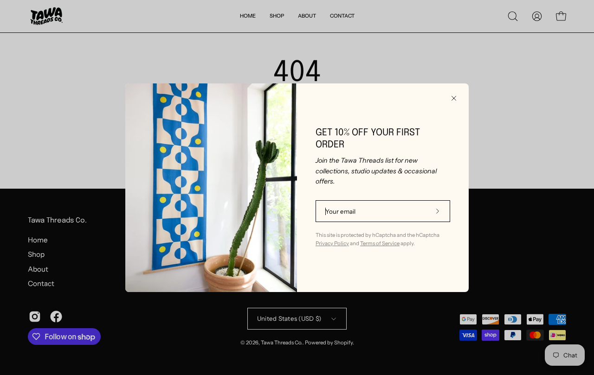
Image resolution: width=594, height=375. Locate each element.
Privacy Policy (332, 243)
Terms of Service (380, 243)
